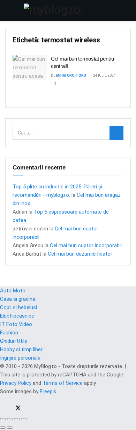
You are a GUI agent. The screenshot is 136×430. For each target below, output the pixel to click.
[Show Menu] (8, 10)
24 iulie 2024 (104, 75)
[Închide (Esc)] (3, 419)
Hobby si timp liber (21, 349)
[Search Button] (128, 10)
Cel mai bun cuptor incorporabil (86, 245)
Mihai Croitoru (71, 75)
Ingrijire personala (20, 358)
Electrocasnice (17, 316)
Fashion (9, 333)
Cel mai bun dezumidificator (80, 254)
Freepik (48, 391)
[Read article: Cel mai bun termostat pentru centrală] (30, 67)
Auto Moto (12, 290)
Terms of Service (63, 383)
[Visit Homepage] (68, 11)
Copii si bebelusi (18, 307)
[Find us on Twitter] (16, 409)
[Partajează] (10, 419)
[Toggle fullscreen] (17, 419)
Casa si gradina (17, 299)
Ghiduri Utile (13, 341)
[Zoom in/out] (24, 419)
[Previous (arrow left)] (3, 427)
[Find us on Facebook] (2, 409)
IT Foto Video (16, 324)
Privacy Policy (15, 383)
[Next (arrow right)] (10, 427)
